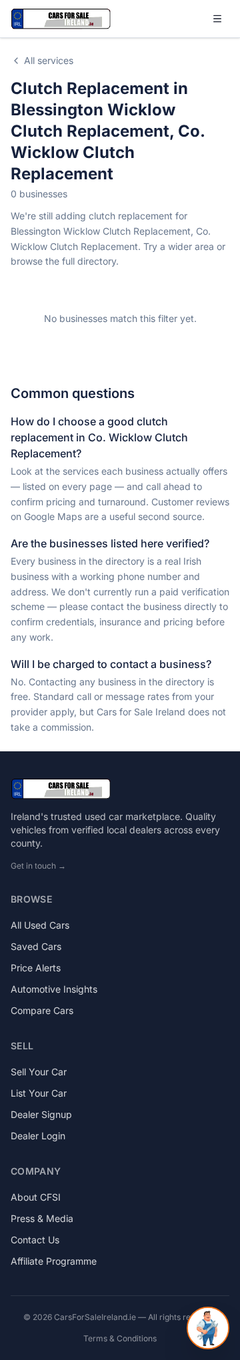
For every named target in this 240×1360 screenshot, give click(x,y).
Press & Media (42, 1218)
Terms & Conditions (120, 1338)
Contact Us (35, 1239)
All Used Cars (40, 925)
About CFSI (36, 1197)
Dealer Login (38, 1135)
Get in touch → (38, 866)
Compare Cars (42, 1010)
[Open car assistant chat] (208, 1328)
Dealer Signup (41, 1114)
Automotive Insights (54, 989)
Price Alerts (36, 967)
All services (48, 60)
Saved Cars (36, 946)
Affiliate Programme (54, 1261)
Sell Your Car (39, 1071)
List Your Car (39, 1093)
